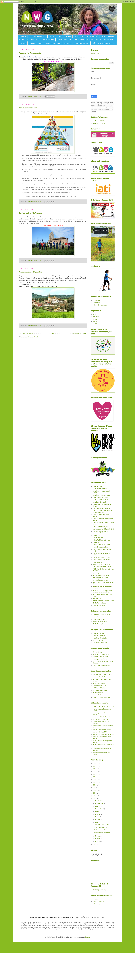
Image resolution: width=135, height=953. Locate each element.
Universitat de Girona (99, 605)
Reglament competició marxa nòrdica (101, 753)
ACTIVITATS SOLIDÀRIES (53, 43)
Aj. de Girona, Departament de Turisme (101, 492)
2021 (95, 777)
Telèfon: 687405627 (99, 121)
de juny (97, 817)
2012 (95, 845)
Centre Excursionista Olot (100, 547)
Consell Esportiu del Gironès (101, 560)
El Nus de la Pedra (98, 640)
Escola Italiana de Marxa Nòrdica (102, 675)
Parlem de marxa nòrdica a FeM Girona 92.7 (102, 749)
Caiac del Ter (96, 535)
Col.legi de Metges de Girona (101, 557)
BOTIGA (68, 36)
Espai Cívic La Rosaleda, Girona (102, 567)
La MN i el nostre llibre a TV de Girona (102, 737)
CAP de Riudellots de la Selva (101, 540)
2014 (95, 796)
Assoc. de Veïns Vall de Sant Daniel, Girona (103, 519)
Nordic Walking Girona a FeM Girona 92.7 (103, 745)
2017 (94, 788)
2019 (95, 782)
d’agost (97, 811)
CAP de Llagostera (98, 538)
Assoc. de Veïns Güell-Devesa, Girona (101, 515)
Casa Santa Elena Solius (100, 638)
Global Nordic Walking (99, 686)
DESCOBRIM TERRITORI (94, 40)
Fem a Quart (96, 573)
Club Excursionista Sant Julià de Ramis (102, 550)
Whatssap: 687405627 (99, 123)
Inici (53, 333)
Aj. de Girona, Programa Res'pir (102, 495)
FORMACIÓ (32, 43)
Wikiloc (95, 321)
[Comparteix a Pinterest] (54, 96)
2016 (95, 790)
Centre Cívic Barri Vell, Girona (101, 545)
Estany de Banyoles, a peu (100, 657)
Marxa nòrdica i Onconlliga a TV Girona (102, 741)
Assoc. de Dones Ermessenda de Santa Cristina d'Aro (102, 511)
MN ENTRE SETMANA (107, 36)
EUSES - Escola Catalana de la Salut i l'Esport (103, 570)
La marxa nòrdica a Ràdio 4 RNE (102, 730)
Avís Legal (96, 899)
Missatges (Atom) (33, 337)
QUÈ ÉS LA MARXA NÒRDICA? (37, 36)
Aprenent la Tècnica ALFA (30, 53)
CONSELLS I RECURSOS (82, 43)
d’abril (97, 822)
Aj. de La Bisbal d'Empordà (100, 497)
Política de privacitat (99, 904)
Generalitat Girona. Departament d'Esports (102, 587)
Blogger (87, 937)
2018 (95, 785)
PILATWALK (22, 43)
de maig (97, 819)
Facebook (96, 314)
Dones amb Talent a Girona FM (102, 717)
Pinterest (95, 319)
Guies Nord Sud (97, 598)
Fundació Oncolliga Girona (101, 578)
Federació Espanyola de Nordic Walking (102, 680)
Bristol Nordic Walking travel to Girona (102, 710)
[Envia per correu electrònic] (46, 96)
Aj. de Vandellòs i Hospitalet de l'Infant (102, 505)
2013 (95, 798)
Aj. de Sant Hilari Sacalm (100, 502)
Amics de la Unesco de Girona (101, 508)
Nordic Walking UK (98, 693)
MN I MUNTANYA (108, 40)
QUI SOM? (52, 36)
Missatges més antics (79, 333)
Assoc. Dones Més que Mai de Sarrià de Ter (103, 523)
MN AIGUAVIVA (79, 40)
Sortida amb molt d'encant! (30, 213)
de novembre (99, 803)
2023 (95, 771)
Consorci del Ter (97, 562)
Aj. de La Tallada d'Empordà (101, 500)
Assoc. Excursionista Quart (100, 527)
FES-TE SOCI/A (68, 43)
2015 (95, 793)
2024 (95, 769)
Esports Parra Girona (99, 619)
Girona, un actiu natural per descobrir (101, 722)
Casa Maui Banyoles (99, 636)
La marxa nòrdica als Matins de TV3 (103, 734)
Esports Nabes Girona (99, 617)
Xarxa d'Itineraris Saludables (101, 665)
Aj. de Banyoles (97, 486)
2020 (95, 780)
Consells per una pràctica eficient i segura (103, 714)
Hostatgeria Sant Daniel (100, 643)
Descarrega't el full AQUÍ (100, 890)
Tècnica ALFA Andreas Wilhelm (102, 697)
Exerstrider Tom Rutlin (99, 677)
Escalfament (96, 300)
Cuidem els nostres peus (100, 305)
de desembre (99, 801)
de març (97, 836)
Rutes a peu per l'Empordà (100, 659)
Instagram (96, 317)
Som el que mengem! (28, 108)
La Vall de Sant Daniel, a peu (101, 654)
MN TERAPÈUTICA (48, 40)
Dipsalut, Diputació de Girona (101, 564)
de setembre (99, 809)
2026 (95, 763)
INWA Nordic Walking (99, 688)
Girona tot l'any (97, 652)
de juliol (97, 814)
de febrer (98, 839)
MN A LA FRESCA (35, 40)
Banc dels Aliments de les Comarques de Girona (100, 532)
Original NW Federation (99, 695)
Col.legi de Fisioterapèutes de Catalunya (101, 554)
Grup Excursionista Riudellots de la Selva (103, 595)
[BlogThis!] (48, 96)
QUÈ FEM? (60, 36)
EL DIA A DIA (22, 36)
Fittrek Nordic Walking (99, 683)
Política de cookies (98, 901)
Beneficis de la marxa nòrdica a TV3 (103, 707)
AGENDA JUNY (23, 40)
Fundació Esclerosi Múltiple (101, 575)
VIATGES (40, 43)
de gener (97, 841)
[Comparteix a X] (50, 96)
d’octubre (98, 806)
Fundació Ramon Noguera (100, 580)
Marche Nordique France (100, 690)
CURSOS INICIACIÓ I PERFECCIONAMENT (86, 36)
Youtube (95, 324)
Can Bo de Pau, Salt (98, 633)
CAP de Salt (96, 542)
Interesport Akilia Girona (100, 622)
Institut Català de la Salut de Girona (103, 601)
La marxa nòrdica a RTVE (100, 732)
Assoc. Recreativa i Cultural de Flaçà (103, 529)
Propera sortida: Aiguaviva (30, 272)
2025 (95, 766)
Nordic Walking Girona (31, 57)
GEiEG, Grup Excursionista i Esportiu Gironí (103, 583)
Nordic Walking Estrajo (99, 603)
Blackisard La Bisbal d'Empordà (102, 615)
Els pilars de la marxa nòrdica (101, 719)
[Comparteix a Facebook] (52, 96)
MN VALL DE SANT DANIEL (64, 40)
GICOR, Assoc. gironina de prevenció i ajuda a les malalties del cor (103, 591)
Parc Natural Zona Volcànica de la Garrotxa (103, 662)
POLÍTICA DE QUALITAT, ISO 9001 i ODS (103, 43)
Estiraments (96, 303)
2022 (95, 774)
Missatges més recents (26, 333)
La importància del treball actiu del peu (103, 726)
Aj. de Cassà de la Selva (100, 489)
